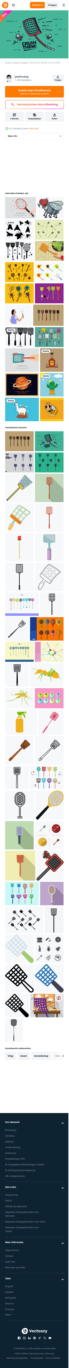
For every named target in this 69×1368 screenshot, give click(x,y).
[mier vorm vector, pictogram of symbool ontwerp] (21, 1067)
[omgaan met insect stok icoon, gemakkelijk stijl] (19, 890)
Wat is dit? (34, 128)
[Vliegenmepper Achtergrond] (20, 206)
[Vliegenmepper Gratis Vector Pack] (22, 946)
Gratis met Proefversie (34, 91)
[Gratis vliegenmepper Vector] (20, 401)
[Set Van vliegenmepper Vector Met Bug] (19, 336)
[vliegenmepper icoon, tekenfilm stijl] (19, 771)
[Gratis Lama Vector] (22, 566)
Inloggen (52, 5)
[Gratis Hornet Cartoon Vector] (17, 591)
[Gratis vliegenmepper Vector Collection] (22, 1221)
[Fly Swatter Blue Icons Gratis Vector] (19, 1019)
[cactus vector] (17, 541)
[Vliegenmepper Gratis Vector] (19, 293)
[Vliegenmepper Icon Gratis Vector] (19, 314)
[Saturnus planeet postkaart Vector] (22, 516)
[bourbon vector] (17, 492)
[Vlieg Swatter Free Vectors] (19, 1112)
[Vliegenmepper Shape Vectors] (19, 272)
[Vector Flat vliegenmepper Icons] (19, 423)
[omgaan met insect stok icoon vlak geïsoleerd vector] (19, 801)
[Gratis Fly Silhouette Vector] (47, 228)
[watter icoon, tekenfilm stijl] (19, 712)
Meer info (12, 134)
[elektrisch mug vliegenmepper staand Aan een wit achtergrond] (19, 1248)
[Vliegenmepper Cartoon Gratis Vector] (19, 357)
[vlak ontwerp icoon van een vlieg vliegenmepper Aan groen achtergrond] (48, 1278)
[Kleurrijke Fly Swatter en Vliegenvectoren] (19, 378)
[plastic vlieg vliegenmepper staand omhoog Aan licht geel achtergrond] (20, 1339)
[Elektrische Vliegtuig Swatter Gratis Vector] (22, 996)
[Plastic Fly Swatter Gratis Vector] (19, 1040)
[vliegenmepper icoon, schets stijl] (19, 919)
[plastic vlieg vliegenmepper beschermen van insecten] (47, 1042)
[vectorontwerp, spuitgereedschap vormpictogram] (21, 1136)
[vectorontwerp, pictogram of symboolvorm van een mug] (19, 1090)
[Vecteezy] (5, 5)
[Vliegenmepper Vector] (19, 251)
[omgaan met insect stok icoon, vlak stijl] (19, 741)
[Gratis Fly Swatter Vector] (19, 665)
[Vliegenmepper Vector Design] (19, 444)
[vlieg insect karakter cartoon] (18, 228)
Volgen (58, 80)
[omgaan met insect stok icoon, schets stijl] (17, 971)
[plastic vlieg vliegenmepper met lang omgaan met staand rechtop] (47, 1191)
